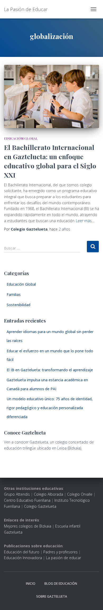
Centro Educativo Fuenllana (27, 500)
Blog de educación (60, 583)
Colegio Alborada (48, 494)
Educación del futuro (21, 551)
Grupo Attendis (17, 494)
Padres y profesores (60, 551)
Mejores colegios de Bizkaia (27, 526)
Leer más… (85, 220)
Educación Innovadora (23, 557)
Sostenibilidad (18, 304)
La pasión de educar (63, 557)
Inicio (30, 583)
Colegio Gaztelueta (40, 506)
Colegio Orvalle (79, 494)
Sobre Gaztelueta (51, 596)
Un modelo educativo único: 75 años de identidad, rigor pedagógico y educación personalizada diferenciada (50, 407)
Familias (14, 294)
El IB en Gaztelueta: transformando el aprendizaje (50, 369)
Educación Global (21, 138)
